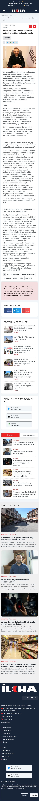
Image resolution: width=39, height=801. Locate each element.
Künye (5, 742)
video (5, 105)
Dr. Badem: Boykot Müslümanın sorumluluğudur (15, 581)
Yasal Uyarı (6, 733)
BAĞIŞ (21, 278)
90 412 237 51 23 (8, 719)
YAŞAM (16, 332)
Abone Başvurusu (8, 753)
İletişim (4, 759)
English (10, 3)
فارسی (26, 3)
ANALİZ (16, 390)
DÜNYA (16, 341)
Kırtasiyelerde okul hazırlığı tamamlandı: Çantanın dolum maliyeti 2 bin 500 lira (22, 474)
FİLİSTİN (16, 379)
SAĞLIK (15, 278)
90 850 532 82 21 (8, 716)
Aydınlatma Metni (8, 739)
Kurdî (16, 3)
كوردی (20, 3)
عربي (30, 3)
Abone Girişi (6, 756)
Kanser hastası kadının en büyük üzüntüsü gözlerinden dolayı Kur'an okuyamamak (24, 328)
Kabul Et (34, 795)
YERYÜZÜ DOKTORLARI (13, 274)
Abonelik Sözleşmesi (9, 736)
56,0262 (20, 1)
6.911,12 (26, 1)
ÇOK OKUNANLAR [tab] (29, 435)
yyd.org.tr (25, 266)
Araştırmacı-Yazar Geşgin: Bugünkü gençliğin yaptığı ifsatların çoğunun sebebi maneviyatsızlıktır (24, 494)
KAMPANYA (28, 278)
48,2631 (14, 1)
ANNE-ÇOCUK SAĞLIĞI (28, 274)
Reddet (24, 795)
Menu (4, 10)
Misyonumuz (7, 727)
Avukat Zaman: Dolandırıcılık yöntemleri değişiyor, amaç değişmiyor (22, 463)
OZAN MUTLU (7, 278)
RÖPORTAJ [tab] (10, 435)
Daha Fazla (5, 722)
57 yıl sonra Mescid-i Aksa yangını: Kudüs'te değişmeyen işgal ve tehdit (23, 386)
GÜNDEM (16, 355)
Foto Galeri (6, 750)
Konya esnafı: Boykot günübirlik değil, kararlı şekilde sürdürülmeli (18, 539)
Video (4, 747)
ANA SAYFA (4, 15)
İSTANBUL (6, 27)
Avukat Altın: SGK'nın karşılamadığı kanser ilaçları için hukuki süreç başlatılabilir (24, 361)
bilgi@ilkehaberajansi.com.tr (12, 713)
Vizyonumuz (7, 730)
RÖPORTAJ (13, 15)
